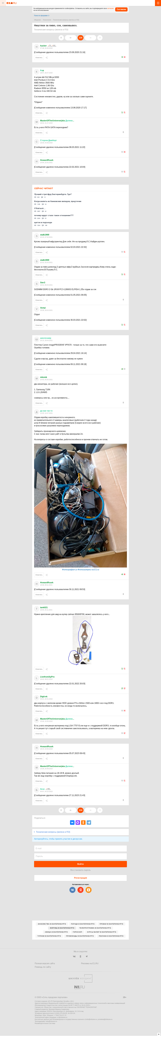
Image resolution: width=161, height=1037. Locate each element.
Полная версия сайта (45, 963)
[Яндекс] (80, 890)
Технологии (47, 20)
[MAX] (78, 822)
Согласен (121, 9)
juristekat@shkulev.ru (105, 1019)
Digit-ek (43, 696)
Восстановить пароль (80, 870)
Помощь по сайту (43, 967)
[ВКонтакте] (72, 822)
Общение (37, 20)
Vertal (43, 308)
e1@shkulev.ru (62, 1017)
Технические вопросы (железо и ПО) (66, 20)
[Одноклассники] (83, 822)
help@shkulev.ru (51, 1021)
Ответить (38, 58)
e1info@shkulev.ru (90, 1019)
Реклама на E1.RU (89, 963)
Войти (80, 864)
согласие (110, 8)
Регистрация (80, 878)
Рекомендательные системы (45, 1023)
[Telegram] (89, 822)
